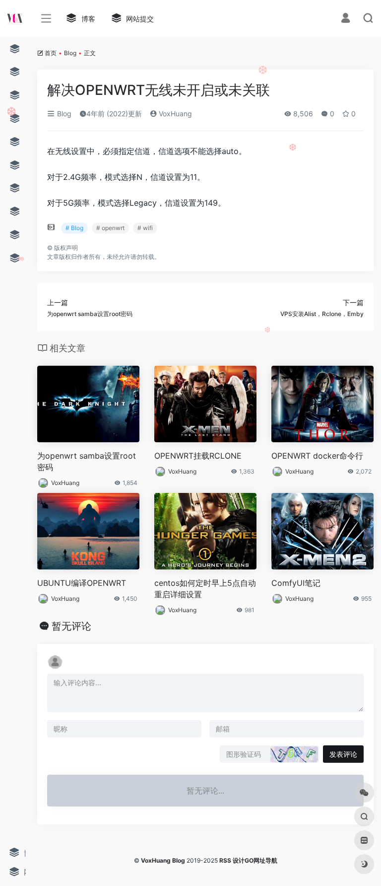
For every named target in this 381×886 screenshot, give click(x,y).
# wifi (145, 228)
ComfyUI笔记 (295, 583)
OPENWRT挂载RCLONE (198, 456)
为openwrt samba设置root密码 (86, 461)
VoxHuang (174, 113)
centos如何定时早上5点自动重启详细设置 (205, 588)
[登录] (345, 19)
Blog (70, 53)
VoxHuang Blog (163, 860)
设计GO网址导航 (255, 860)
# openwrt (110, 228)
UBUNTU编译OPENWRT (81, 583)
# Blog (74, 228)
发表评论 (343, 754)
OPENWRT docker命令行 (317, 456)
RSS (225, 860)
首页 (51, 53)
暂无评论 (71, 626)
